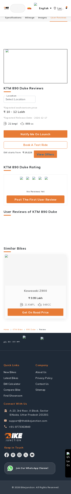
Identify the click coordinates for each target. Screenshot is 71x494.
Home (6, 329)
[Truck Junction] (9, 341)
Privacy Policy (44, 378)
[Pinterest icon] (13, 455)
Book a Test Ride (35, 145)
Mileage (30, 17)
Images (42, 17)
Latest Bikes (11, 378)
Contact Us (42, 383)
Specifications (13, 17)
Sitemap (41, 389)
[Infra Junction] (18, 341)
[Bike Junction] (6, 8)
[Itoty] (14, 341)
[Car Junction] (29, 342)
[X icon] (25, 455)
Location (12, 95)
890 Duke (30, 329)
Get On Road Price (35, 312)
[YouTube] (32, 455)
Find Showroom (13, 395)
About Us (41, 372)
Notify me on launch (35, 134)
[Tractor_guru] (52, 342)
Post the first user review (36, 199)
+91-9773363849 (19, 426)
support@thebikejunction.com (28, 420)
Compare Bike (12, 389)
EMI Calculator (12, 383)
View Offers (45, 154)
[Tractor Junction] (5, 342)
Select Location (15, 99)
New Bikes (10, 372)
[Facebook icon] (6, 455)
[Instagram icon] (19, 455)
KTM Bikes (18, 329)
